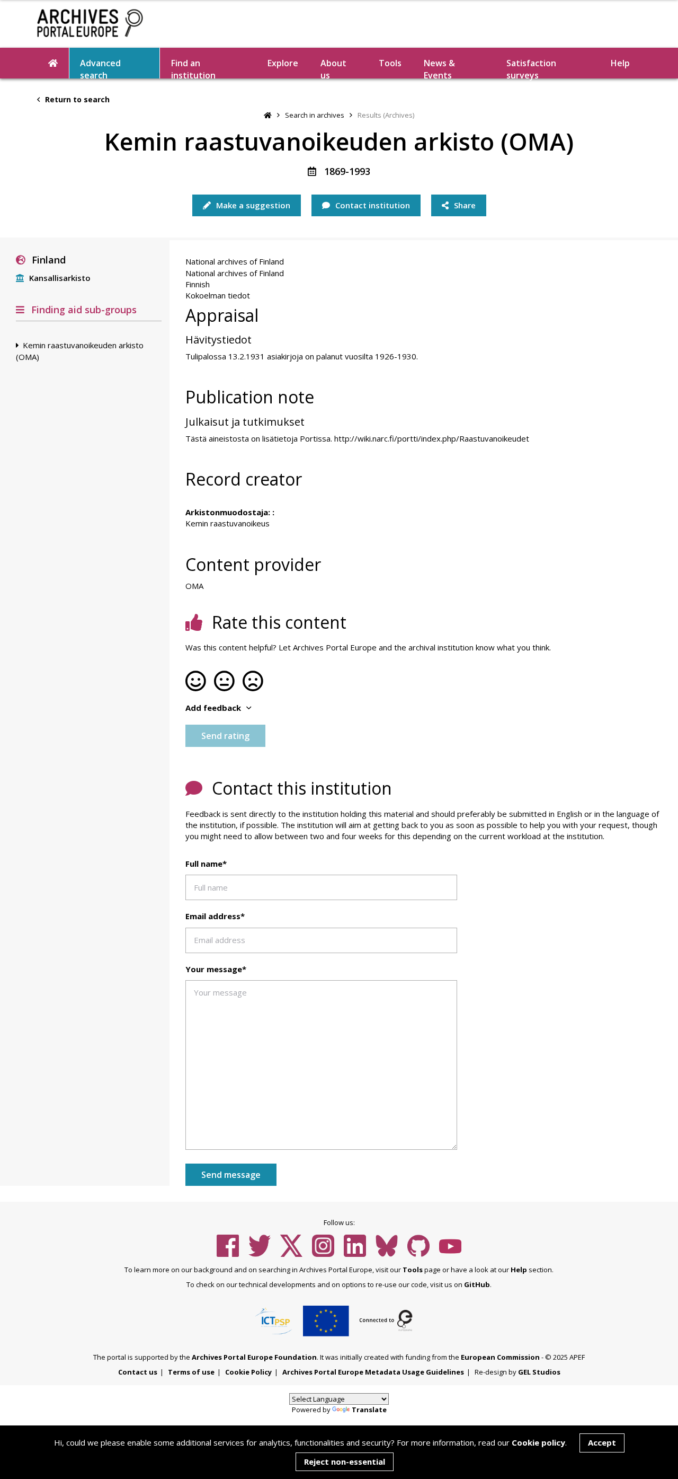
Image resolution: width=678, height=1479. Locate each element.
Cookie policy (538, 1442)
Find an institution (193, 67)
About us (333, 67)
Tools (390, 63)
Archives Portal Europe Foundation (254, 1357)
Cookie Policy (248, 1372)
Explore (282, 63)
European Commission (500, 1357)
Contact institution (371, 205)
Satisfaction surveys (531, 67)
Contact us (137, 1372)
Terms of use (191, 1372)
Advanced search (100, 67)
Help (519, 1269)
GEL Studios (539, 1372)
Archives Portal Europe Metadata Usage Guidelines (373, 1372)
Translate (369, 1409)
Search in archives (314, 115)
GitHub (477, 1284)
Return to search (76, 99)
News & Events (439, 67)
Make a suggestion (252, 205)
